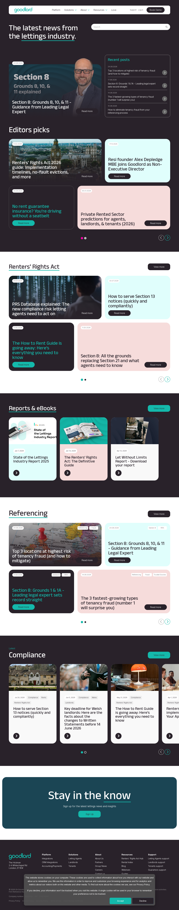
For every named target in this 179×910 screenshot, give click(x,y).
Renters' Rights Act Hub (132, 858)
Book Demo (155, 10)
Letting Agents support (158, 858)
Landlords (73, 862)
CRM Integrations (50, 862)
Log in (140, 10)
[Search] (166, 26)
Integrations (47, 858)
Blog (124, 866)
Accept (120, 901)
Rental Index (127, 862)
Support (133, 10)
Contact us (100, 874)
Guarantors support (157, 870)
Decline (142, 901)
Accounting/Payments (52, 866)
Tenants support (155, 866)
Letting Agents (75, 858)
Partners (99, 862)
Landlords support (156, 862)
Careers (99, 870)
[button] (82, 238)
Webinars (126, 870)
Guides (125, 874)
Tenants (72, 866)
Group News (101, 866)
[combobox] (130, 27)
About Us (99, 858)
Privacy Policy (14, 901)
